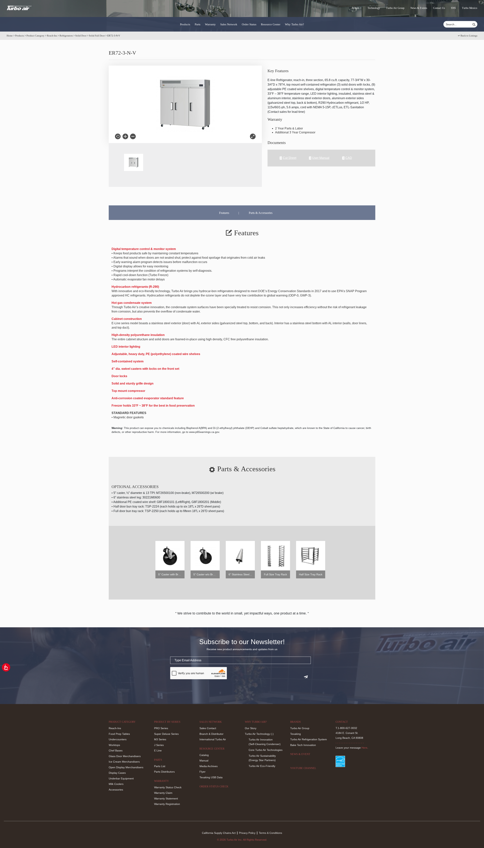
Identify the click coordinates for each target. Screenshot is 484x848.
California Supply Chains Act (219, 832)
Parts (197, 24)
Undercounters (117, 739)
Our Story (250, 728)
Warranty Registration (167, 803)
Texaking (295, 733)
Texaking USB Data (211, 777)
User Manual (320, 157)
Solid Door (80, 35)
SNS (453, 8)
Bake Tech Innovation (303, 745)
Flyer (202, 771)
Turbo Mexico (469, 8)
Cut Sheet (289, 157)
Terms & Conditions (270, 832)
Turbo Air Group (395, 8)
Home (10, 35)
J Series (159, 745)
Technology (374, 8)
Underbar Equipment (121, 778)
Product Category (35, 35)
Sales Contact (207, 728)
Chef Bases (116, 750)
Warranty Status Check (168, 787)
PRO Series (161, 728)
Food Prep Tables (119, 733)
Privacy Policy (247, 832)
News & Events (418, 8)
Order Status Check (213, 786)
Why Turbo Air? (294, 24)
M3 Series (160, 739)
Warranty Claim (163, 792)
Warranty (210, 24)
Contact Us (439, 8)
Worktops (114, 745)
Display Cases (117, 772)
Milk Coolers (116, 783)
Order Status (249, 24)
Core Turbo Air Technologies (265, 749)
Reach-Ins (52, 35)
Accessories (116, 789)
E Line (158, 750)
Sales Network (228, 24)
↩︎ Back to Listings (467, 35)
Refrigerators (66, 35)
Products (185, 24)
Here (364, 747)
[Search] (474, 24)
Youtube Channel (303, 768)
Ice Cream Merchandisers (124, 761)
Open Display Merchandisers (126, 767)
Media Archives (208, 766)
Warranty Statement (166, 798)
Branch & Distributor (211, 733)
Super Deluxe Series (166, 733)
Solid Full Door (97, 35)
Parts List (159, 766)
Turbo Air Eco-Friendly (262, 766)
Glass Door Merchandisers (125, 756)
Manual (203, 760)
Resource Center (270, 24)
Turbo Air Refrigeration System (308, 739)
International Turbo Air (212, 739)
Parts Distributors (164, 771)
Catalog (204, 755)
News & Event (300, 754)
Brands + (356, 8)
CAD (348, 157)
